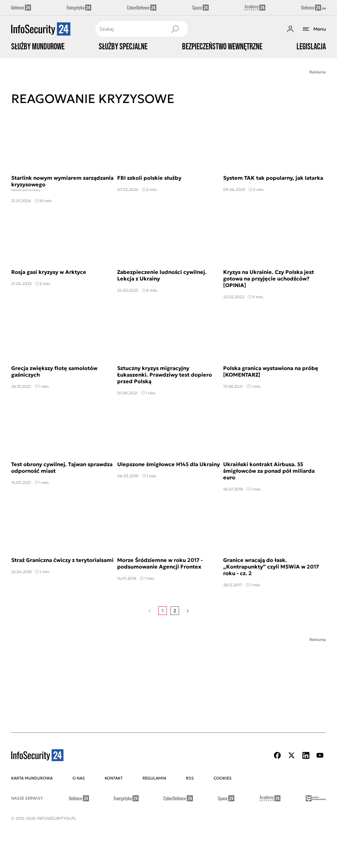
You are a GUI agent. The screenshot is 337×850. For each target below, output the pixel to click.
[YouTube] (320, 755)
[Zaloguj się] (290, 29)
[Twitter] (292, 755)
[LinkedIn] (306, 755)
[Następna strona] (188, 610)
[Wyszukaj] (175, 29)
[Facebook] (277, 755)
